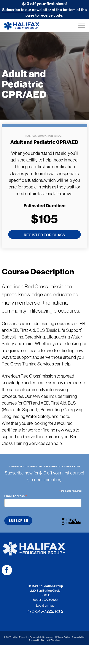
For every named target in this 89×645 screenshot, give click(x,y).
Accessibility (78, 637)
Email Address (15, 496)
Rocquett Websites (50, 640)
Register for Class (44, 235)
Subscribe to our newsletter (26, 9)
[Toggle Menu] (81, 26)
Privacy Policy (63, 637)
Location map (45, 605)
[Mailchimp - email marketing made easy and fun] (71, 521)
